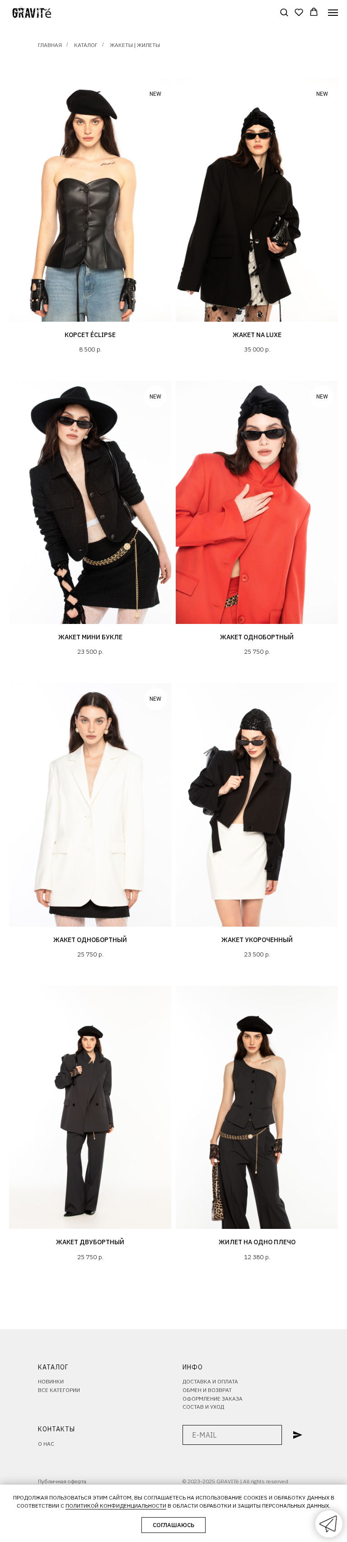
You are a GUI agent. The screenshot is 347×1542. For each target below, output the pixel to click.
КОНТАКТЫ (56, 1429)
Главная (50, 45)
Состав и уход (203, 1406)
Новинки (51, 1381)
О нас (46, 1443)
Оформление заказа (213, 1398)
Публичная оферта (62, 1481)
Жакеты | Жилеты (135, 45)
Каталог (86, 45)
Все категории (59, 1390)
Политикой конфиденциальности (116, 1505)
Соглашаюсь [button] (173, 1525)
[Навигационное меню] (333, 12)
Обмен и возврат (207, 1390)
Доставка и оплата (210, 1381)
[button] (284, 12)
